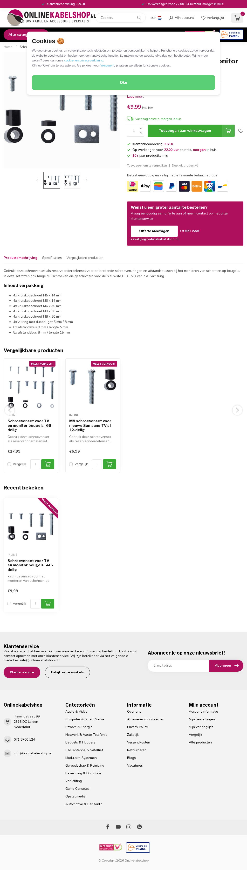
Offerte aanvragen (154, 231)
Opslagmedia (75, 796)
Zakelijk (133, 734)
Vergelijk (19, 464)
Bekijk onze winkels (67, 672)
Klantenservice (22, 672)
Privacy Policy (137, 727)
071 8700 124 (24, 739)
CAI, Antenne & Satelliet (84, 750)
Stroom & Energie (78, 727)
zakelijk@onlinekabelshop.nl (155, 239)
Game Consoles (77, 788)
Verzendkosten (138, 742)
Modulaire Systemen (81, 758)
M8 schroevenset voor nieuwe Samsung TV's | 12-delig (90, 425)
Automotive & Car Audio (84, 804)
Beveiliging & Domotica (83, 773)
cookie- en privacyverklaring (83, 60)
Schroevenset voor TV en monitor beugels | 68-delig (30, 425)
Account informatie (203, 711)
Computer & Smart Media (84, 719)
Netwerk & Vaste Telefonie (86, 734)
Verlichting (73, 781)
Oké (123, 82)
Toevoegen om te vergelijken (147, 165)
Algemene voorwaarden (145, 719)
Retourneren (136, 750)
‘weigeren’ (107, 65)
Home (8, 47)
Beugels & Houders (80, 742)
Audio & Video (76, 711)
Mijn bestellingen (202, 719)
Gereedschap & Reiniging (84, 765)
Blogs (131, 758)
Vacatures (135, 765)
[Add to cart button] (47, 604)
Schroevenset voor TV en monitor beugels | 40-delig (30, 565)
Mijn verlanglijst (201, 727)
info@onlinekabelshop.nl (39, 660)
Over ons (134, 711)
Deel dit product (183, 165)
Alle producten (200, 742)
